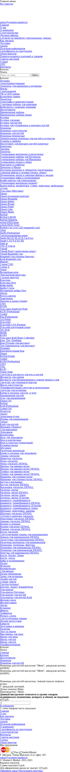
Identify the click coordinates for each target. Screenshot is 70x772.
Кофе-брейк (6, 285)
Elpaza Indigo (7, 201)
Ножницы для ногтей (12, 133)
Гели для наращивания (12, 398)
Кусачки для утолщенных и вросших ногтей (24, 125)
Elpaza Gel (5, 400)
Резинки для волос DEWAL (15, 529)
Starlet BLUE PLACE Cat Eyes (16, 238)
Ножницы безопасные (12, 135)
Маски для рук (8, 642)
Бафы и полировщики (12, 560)
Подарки (5, 80)
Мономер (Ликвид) (10, 427)
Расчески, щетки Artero (13, 495)
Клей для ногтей (9, 424)
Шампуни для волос (11, 458)
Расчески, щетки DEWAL (14, 492)
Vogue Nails (6, 371)
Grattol (3, 314)
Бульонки (5, 607)
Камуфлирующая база (12, 350)
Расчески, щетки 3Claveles (14, 497)
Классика (5, 280)
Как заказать (7, 40)
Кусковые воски (9, 445)
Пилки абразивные (10, 573)
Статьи (4, 61)
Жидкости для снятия (12, 377)
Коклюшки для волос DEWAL (17, 487)
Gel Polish (5, 319)
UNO (3, 303)
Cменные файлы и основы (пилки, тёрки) (23, 172)
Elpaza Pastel (7, 206)
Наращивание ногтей (12, 395)
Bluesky (4, 261)
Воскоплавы (7, 434)
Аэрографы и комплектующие (17, 101)
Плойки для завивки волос (15, 471)
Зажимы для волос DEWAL (15, 521)
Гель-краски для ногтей (13, 594)
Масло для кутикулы (11, 385)
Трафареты (6, 613)
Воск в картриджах (10, 440)
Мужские (5, 565)
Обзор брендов (8, 53)
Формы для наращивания (14, 419)
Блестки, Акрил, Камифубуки (16, 586)
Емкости (4, 623)
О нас (3, 27)
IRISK (3, 332)
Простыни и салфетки (12, 164)
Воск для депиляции (11, 437)
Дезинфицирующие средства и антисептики (24, 387)
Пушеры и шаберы (10, 141)
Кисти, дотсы (7, 558)
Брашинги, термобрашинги (15, 500)
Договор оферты (9, 35)
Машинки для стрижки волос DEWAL (21, 479)
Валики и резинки (10, 524)
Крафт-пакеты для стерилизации (18, 180)
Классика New (8, 282)
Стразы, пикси (8, 581)
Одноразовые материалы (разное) (18, 183)
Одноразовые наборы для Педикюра (20, 156)
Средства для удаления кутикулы (18, 382)
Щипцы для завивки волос (15, 466)
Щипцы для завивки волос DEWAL (20, 468)
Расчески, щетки (9, 489)
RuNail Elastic (7, 356)
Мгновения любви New (13, 290)
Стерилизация (8, 91)
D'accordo (5, 322)
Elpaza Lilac (6, 209)
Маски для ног (8, 639)
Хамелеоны (6, 298)
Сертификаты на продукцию (16, 51)
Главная (4, 24)
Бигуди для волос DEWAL (14, 484)
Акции (4, 45)
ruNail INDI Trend (9, 225)
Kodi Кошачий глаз (10, 259)
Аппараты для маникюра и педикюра (21, 86)
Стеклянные (7, 571)
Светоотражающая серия (14, 235)
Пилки (3, 563)
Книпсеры (6, 146)
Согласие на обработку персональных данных (25, 38)
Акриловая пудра (9, 416)
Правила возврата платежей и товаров (21, 56)
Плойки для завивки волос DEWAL (20, 474)
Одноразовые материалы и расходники (21, 154)
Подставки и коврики (12, 626)
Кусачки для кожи (10, 120)
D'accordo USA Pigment (13, 324)
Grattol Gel (6, 408)
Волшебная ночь (9, 272)
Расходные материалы (12, 450)
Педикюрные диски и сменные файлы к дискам (26, 175)
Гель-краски (6, 589)
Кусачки (4, 117)
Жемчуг (4, 610)
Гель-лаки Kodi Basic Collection (17, 337)
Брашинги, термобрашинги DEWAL (20, 503)
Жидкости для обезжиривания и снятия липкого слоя (29, 379)
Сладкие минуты (9, 277)
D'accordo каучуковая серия (15, 327)
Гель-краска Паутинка (12, 592)
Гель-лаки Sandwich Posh (14, 308)
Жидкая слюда (8, 600)
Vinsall (3, 248)
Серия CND (6, 264)
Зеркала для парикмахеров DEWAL (19, 537)
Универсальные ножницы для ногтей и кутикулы (27, 138)
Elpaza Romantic (9, 198)
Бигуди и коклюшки (11, 482)
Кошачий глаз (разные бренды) (17, 256)
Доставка (5, 43)
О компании (7, 30)
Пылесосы (6, 99)
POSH (3, 306)
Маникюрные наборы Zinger (16, 114)
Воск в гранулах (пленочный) (16, 442)
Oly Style (5, 329)
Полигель (5, 411)
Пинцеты (5, 151)
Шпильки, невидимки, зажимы (17, 510)
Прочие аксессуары (11, 621)
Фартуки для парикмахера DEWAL (19, 552)
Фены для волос (9, 461)
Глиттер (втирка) (9, 584)
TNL (2, 366)
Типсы (3, 421)
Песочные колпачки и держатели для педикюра (26, 169)
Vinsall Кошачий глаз (11, 253)
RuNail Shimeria (8, 219)
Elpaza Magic (7, 211)
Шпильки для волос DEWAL (16, 513)
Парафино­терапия (10, 644)
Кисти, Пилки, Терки (12, 555)
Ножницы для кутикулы (13, 130)
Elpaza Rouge (7, 204)
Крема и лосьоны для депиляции (18, 453)
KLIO (3, 369)
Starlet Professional (10, 232)
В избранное (7, 705)
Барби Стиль (7, 288)
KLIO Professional (10, 311)
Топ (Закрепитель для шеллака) (17, 345)
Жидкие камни (8, 602)
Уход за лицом (8, 631)
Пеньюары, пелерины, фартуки (17, 545)
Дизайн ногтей (8, 579)
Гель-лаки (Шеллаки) (11, 190)
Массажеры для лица (11, 634)
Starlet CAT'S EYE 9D (12, 240)
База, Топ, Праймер (10, 340)
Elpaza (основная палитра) (14, 196)
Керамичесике (8, 568)
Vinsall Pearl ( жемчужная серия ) (18, 251)
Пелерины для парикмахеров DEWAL (21, 550)
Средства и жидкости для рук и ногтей (21, 374)
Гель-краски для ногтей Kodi (16, 597)
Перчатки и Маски (10, 167)
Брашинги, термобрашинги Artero (19, 508)
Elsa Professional (9, 316)
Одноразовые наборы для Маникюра (20, 159)
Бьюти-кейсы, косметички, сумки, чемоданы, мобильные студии (31, 187)
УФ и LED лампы (10, 93)
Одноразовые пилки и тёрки (16, 162)
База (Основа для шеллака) (15, 343)
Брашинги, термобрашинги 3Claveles (20, 505)
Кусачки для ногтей (11, 122)
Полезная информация (12, 48)
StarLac (4, 243)
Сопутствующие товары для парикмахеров (24, 534)
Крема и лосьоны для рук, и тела (18, 392)
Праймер (5, 348)
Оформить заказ (9, 770)
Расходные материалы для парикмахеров (22, 542)
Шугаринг (6, 447)
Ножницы (5, 128)
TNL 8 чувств (7, 246)
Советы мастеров (9, 59)
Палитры (5, 628)
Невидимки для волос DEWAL (17, 518)
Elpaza (3, 193)
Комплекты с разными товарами (18, 107)
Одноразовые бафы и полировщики (20, 177)
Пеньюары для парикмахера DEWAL (20, 547)
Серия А (4, 267)
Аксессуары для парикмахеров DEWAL (22, 539)
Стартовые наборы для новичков (18, 104)
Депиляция (6, 432)
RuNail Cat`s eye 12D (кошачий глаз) (20, 227)
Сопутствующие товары (13, 618)
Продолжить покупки (30, 770)
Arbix (3, 230)
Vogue (3, 269)
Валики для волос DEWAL (15, 526)
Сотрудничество (9, 32)
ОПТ (3, 64)
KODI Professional (10, 361)
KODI (3, 335)
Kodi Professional (9, 406)
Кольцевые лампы (10, 96)
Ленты (3, 605)
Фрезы (3, 88)
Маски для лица (9, 636)
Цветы (3, 293)
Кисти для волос (9, 531)
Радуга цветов (8, 295)
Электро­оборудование (12, 83)
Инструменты (7, 109)
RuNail (3, 214)
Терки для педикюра (11, 576)
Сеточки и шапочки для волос (17, 516)
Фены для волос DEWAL (14, 463)
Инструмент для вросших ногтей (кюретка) (24, 143)
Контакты (5, 66)
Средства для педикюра (13, 390)
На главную (6, 3)
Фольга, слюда (8, 615)
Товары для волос (10, 455)
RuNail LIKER (8, 217)
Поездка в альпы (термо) (13, 301)
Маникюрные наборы (12, 112)
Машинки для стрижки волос (16, 476)
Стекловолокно (8, 429)
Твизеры (4, 149)
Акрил (3, 413)
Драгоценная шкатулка (13, 274)
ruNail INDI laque (9, 222)
